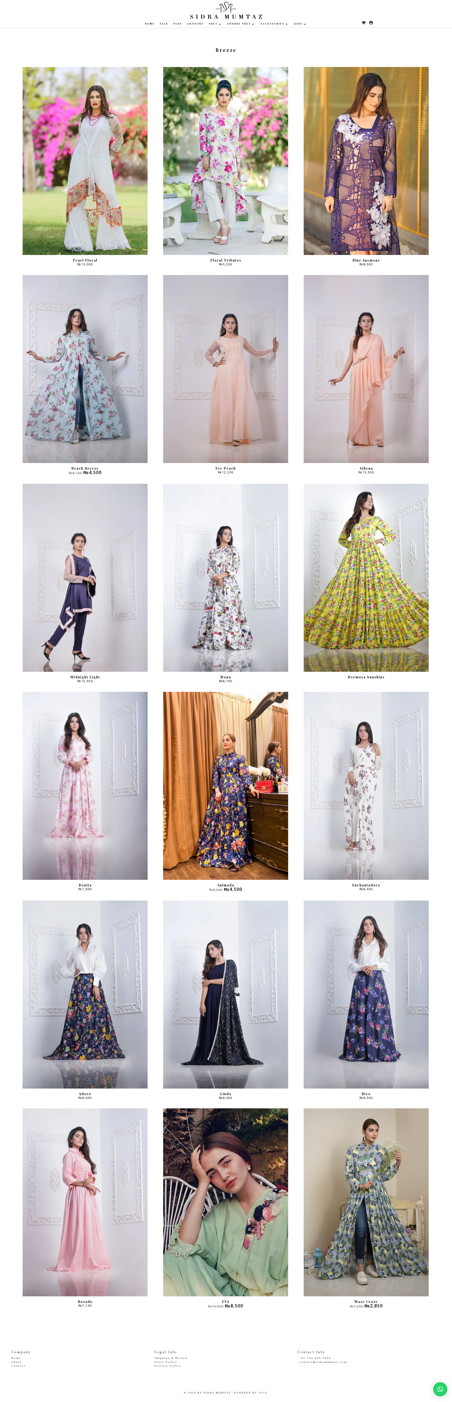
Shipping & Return (170, 1358)
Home (150, 24)
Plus (178, 24)
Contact (18, 1366)
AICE (262, 1393)
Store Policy (166, 1362)
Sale (164, 24)
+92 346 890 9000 (315, 1358)
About (16, 1362)
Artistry (195, 24)
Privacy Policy (168, 1366)
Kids (298, 24)
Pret (213, 24)
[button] (440, 1389)
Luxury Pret (239, 24)
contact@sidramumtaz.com (323, 1362)
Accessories (272, 24)
